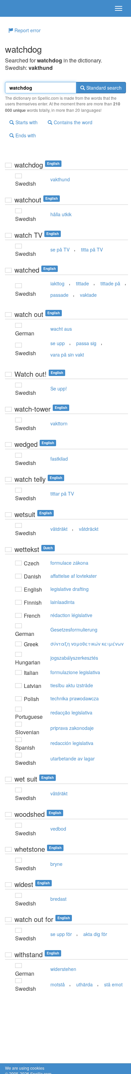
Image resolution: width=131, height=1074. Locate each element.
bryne (56, 863)
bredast (58, 898)
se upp (57, 343)
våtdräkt (59, 528)
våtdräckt (88, 528)
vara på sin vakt (67, 354)
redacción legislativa (71, 743)
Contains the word (72, 122)
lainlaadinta (62, 602)
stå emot (113, 984)
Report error (27, 30)
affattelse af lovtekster (73, 575)
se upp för (61, 934)
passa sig (86, 343)
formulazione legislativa (75, 672)
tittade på (110, 283)
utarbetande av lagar (72, 758)
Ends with (25, 135)
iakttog (57, 283)
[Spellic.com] (17, 8)
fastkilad (59, 458)
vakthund (60, 179)
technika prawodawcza (74, 698)
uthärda (84, 984)
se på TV (60, 249)
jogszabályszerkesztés (74, 657)
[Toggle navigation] (118, 8)
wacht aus (61, 328)
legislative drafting (69, 589)
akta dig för (95, 934)
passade (59, 294)
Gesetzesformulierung (73, 629)
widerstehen (63, 969)
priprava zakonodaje (72, 728)
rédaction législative (71, 615)
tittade (82, 283)
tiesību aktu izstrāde (71, 685)
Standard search (103, 87)
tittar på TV (62, 493)
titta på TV (92, 249)
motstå (57, 984)
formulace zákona (69, 562)
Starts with (26, 122)
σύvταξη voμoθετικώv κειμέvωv (87, 643)
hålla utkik (61, 214)
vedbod (58, 828)
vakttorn (59, 423)
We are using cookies (24, 1068)
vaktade (88, 294)
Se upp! (58, 388)
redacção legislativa (71, 712)
